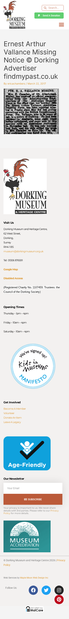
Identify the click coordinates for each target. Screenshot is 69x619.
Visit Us (8, 222)
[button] (61, 24)
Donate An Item (12, 417)
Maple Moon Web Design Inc (34, 577)
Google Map (10, 269)
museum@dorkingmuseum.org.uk (23, 251)
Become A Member (14, 408)
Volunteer (8, 413)
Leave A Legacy (12, 422)
